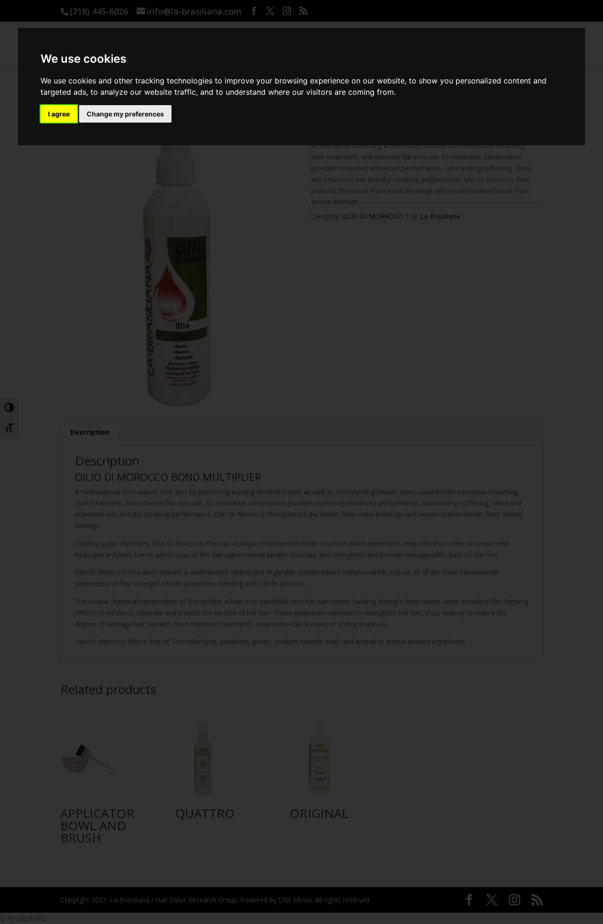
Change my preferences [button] (125, 114)
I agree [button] (59, 114)
